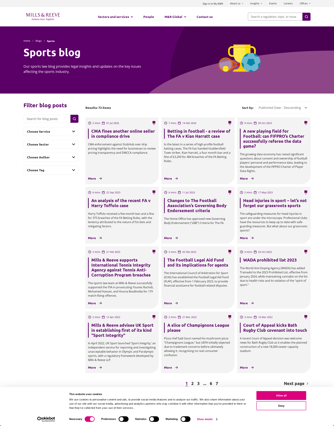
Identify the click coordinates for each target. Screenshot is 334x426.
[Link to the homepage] (43, 17)
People (148, 17)
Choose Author (38, 158)
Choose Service (38, 132)
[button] (104, 383)
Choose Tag (35, 171)
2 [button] (192, 383)
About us (235, 3)
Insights (254, 3)
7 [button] (217, 383)
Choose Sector (38, 145)
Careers (288, 3)
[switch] (124, 419)
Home (26, 40)
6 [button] (211, 383)
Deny (281, 405)
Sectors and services (113, 17)
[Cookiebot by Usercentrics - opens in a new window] (46, 419)
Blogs (38, 40)
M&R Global (173, 17)
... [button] (204, 383)
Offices (304, 3)
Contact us (205, 17)
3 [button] (198, 383)
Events (273, 3)
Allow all (281, 395)
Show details (205, 419)
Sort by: (247, 108)
